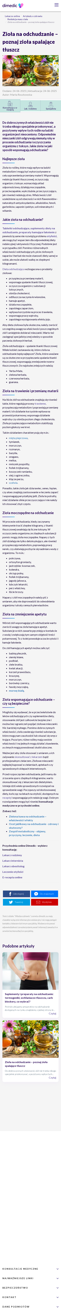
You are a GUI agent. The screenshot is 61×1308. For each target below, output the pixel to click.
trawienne (40, 403)
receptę (6, 797)
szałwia (13, 482)
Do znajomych (47, 893)
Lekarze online (12, 16)
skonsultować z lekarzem (28, 756)
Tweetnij (19, 902)
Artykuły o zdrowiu (32, 16)
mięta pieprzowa (18, 437)
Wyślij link (47, 902)
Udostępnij (18, 893)
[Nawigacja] (55, 4)
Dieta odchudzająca (13, 269)
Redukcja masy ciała (17, 19)
